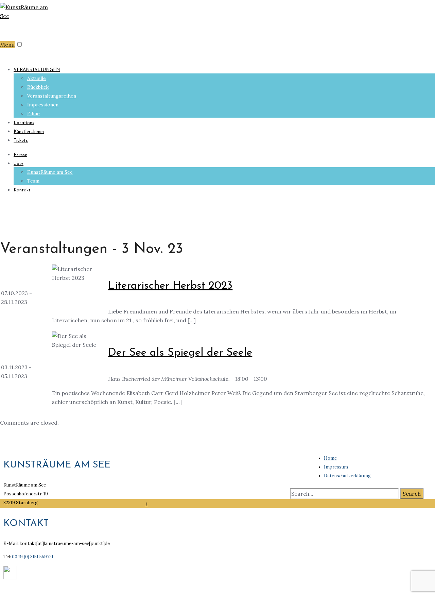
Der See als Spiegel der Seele (180, 352)
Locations (24, 123)
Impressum (336, 467)
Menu (7, 44)
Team (33, 181)
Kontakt (22, 190)
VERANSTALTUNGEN (37, 70)
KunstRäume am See (50, 172)
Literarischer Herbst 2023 (170, 285)
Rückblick (38, 87)
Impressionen (42, 105)
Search (412, 493)
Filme (33, 113)
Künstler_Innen (29, 132)
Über (18, 163)
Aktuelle (36, 78)
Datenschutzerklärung (347, 476)
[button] (19, 44)
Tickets (21, 140)
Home (330, 458)
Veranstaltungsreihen (51, 96)
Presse (20, 155)
